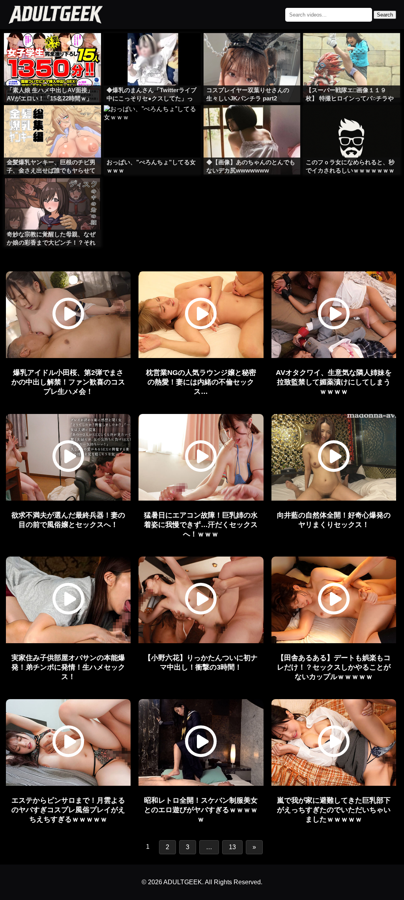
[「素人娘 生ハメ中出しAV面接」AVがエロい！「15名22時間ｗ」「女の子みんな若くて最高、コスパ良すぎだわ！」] (52, 49)
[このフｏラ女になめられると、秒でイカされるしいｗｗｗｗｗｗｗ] (351, 121)
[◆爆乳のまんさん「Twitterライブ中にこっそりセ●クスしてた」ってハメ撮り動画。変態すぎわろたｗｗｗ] (152, 49)
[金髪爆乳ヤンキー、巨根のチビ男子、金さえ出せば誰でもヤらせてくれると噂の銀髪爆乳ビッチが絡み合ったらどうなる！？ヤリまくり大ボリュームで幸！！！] (52, 121)
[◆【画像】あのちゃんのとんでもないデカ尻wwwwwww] (252, 121)
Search (385, 15)
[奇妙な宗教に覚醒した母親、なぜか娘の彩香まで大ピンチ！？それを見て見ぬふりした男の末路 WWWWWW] (52, 193)
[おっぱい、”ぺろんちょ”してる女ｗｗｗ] (152, 121)
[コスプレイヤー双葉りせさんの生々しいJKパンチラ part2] (252, 49)
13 (232, 847)
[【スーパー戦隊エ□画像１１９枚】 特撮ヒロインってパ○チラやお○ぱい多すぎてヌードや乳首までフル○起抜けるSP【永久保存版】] (351, 49)
